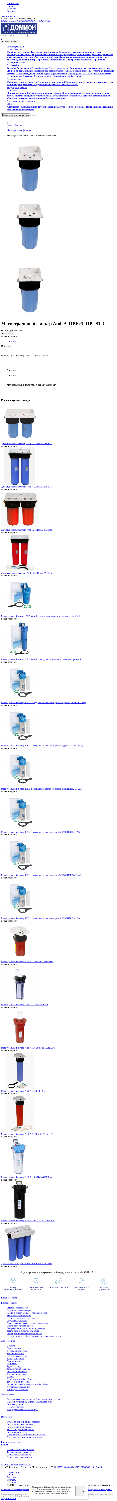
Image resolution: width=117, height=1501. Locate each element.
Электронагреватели (59, 68)
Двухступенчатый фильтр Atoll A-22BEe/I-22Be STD (26, 486)
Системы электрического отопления (26, 98)
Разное (4, 1444)
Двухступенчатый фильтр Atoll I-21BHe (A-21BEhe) (26, 530)
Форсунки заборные (82, 71)
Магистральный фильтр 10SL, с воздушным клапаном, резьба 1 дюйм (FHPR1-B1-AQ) (43, 702)
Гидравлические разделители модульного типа (89, 82)
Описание (12, 341)
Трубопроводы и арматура (51, 107)
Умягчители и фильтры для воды (23, 1331)
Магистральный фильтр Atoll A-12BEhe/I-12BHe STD (27, 1134)
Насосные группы (34, 84)
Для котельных (8, 1394)
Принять (80, 1491)
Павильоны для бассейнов (29, 73)
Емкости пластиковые (19, 52)
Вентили (11, 68)
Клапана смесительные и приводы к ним (79, 52)
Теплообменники (40, 68)
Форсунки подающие (103, 71)
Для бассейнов (8, 1341)
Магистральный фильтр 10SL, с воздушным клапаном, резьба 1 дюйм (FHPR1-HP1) (42, 745)
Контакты (11, 11)
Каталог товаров (9, 41)
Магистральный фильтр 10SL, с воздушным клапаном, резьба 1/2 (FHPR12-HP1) (40, 832)
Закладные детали (100, 68)
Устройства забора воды (60, 71)
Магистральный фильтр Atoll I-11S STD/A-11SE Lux (26, 1177)
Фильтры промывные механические (46, 59)
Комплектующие (16, 84)
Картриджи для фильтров (44, 52)
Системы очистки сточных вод (16, 1464)
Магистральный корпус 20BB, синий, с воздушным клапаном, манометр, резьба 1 (41, 659)
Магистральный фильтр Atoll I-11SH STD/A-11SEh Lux (28, 1220)
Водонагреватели (9, 1297)
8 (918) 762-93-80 (42, 21)
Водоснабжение (14, 125)
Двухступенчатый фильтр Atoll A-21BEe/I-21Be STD (26, 443)
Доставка (11, 8)
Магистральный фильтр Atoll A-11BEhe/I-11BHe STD (27, 961)
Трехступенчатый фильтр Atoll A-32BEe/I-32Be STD (26, 1263)
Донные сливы (14, 71)
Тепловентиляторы (56, 98)
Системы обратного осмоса (38, 57)
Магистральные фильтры (20, 54)
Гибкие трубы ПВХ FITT (80, 73)
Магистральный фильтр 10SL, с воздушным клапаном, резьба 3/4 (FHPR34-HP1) (40, 918)
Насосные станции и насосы (49, 54)
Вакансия (11, 1482)
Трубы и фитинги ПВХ (55, 73)
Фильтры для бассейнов (46, 76)
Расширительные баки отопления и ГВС (90, 95)
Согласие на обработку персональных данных (93, 1490)
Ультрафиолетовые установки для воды (73, 57)
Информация (15, 115)
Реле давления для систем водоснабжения (27, 1323)
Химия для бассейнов (70, 76)
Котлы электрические (57, 95)
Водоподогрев (24, 68)
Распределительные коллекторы (61, 84)
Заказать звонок (9, 16)
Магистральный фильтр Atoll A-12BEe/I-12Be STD (25, 1091)
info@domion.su (8, 21)
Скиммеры (27, 71)
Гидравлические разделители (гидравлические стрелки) (36, 82)
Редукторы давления (75, 54)
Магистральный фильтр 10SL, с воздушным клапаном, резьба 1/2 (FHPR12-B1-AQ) (41, 789)
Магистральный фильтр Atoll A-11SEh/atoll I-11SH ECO (28, 1048)
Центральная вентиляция (99, 107)
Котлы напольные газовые (76, 93)
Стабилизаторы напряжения (22, 107)
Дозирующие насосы (80, 68)
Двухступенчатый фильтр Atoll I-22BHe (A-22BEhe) (26, 573)
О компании (13, 1472)
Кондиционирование (11, 1442)
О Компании (13, 3)
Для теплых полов (16, 93)
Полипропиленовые (75, 107)
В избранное (7, 333)
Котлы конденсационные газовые (44, 93)
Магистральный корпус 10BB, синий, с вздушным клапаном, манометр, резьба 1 (40, 616)
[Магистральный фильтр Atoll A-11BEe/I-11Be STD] (29, 195)
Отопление (6, 1417)
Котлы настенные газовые (19, 1427)
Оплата (10, 6)
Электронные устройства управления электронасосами (34, 1336)
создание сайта (8, 1498)
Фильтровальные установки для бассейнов (28, 1384)
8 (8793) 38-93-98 (25, 21)
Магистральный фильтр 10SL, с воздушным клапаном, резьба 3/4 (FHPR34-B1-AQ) (41, 875)
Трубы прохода (41, 71)
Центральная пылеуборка (20, 109)
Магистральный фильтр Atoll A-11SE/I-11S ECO (24, 1004)
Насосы (11, 73)
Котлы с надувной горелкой (30, 95)
